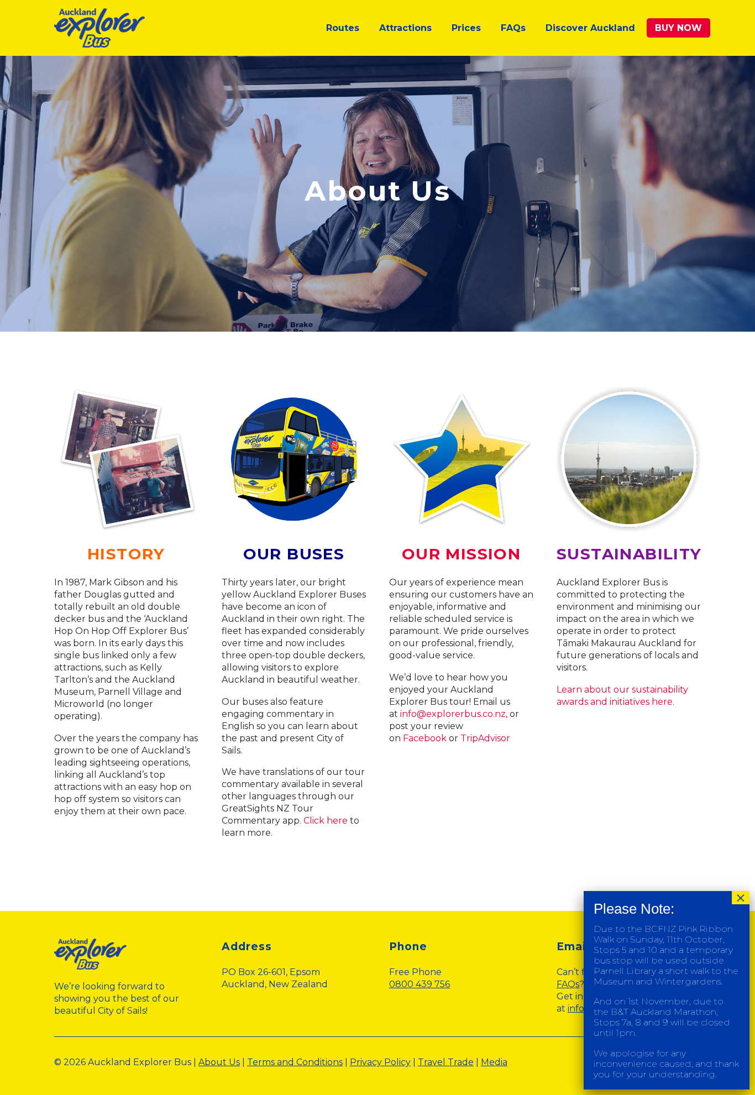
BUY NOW (678, 28)
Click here (325, 820)
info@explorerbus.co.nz (453, 714)
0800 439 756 (419, 984)
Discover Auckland (590, 28)
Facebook (425, 738)
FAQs (513, 28)
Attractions (405, 28)
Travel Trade (446, 1062)
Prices (466, 28)
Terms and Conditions (295, 1062)
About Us (219, 1062)
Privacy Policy (380, 1062)
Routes (342, 28)
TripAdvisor (485, 738)
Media (494, 1062)
